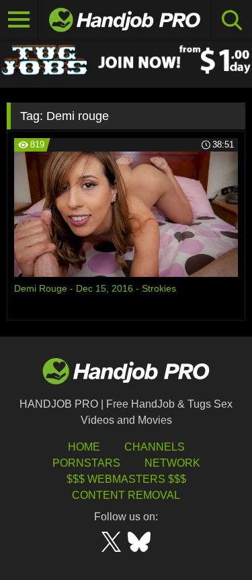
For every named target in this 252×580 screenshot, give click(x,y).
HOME (84, 447)
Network (172, 463)
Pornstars (86, 463)
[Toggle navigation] (19, 20)
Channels (154, 447)
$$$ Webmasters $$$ (126, 479)
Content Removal (126, 495)
